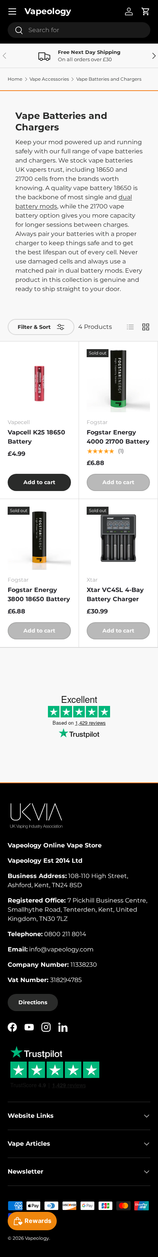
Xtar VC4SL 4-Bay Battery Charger (115, 594)
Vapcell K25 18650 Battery (36, 437)
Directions (32, 1002)
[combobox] (79, 30)
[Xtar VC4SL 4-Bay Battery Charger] (118, 538)
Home (15, 79)
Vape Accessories (49, 79)
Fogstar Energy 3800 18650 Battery (39, 594)
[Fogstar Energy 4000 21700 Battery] (118, 380)
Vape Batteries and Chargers (109, 79)
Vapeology (37, 1238)
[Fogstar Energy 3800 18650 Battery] (39, 538)
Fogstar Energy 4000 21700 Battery (118, 437)
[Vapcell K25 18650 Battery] (39, 380)
